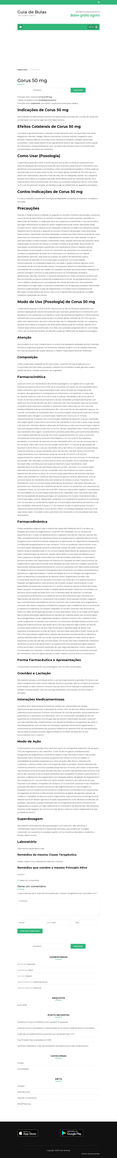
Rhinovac (37, 988)
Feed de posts (23, 1092)
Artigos (20, 1063)
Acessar (21, 1086)
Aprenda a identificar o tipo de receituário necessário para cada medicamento (52, 1046)
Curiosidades (23, 1069)
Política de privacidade (90, 1154)
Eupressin (31, 964)
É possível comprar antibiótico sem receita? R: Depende (42, 1022)
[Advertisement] (58, 49)
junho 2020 (22, 1005)
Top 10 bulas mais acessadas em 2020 (34, 1040)
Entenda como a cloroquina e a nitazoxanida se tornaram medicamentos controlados (55, 1028)
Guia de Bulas (31, 11)
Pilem (30, 970)
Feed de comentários (27, 1098)
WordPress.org (24, 1104)
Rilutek (29, 976)
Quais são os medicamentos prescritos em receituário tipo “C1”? (46, 1034)
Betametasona (40, 982)
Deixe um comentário (29, 880)
